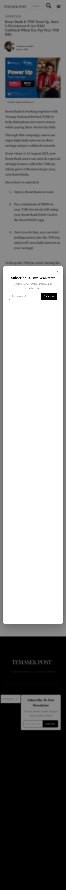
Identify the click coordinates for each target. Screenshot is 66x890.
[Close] (58, 272)
